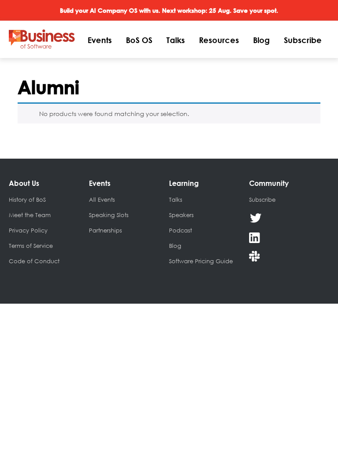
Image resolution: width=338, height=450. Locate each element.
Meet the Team (30, 214)
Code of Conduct (34, 261)
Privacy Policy (28, 230)
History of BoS (27, 199)
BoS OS (139, 40)
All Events (102, 199)
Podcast (180, 230)
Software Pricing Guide (201, 261)
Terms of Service (31, 245)
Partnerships (105, 230)
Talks (175, 40)
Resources (219, 40)
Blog (261, 40)
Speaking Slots (109, 214)
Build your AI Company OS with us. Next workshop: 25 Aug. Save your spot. (169, 10)
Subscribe (303, 40)
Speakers (181, 214)
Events (100, 40)
